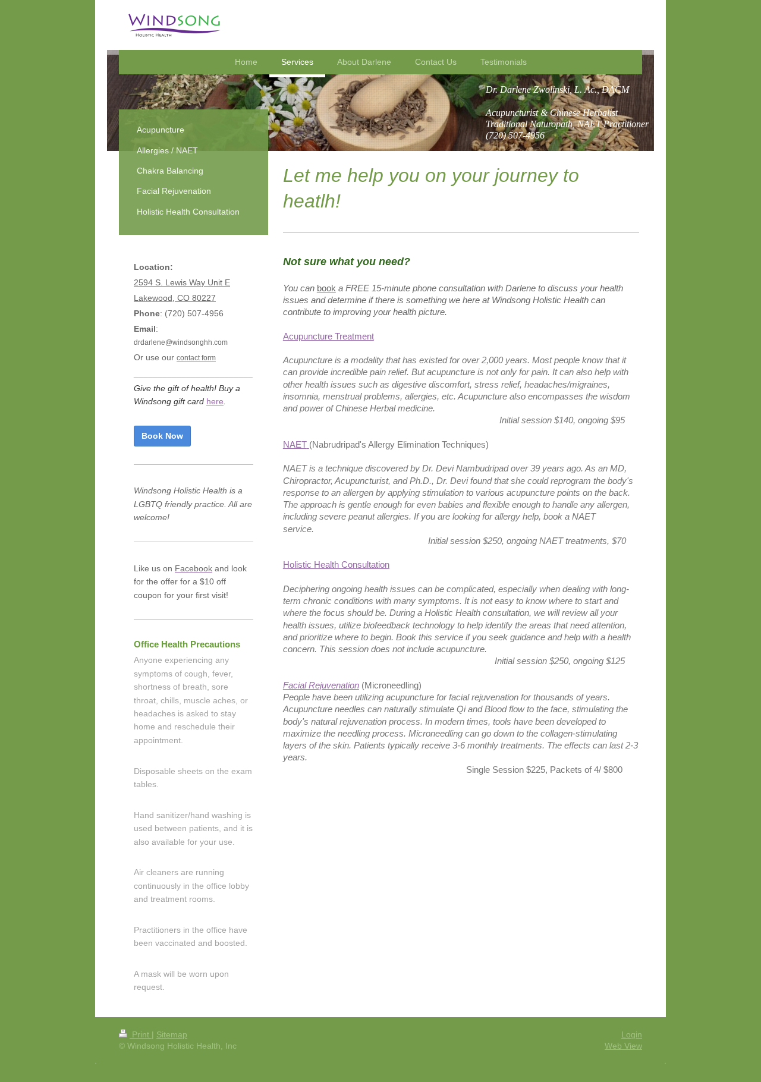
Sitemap (171, 1034)
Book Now (162, 436)
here (215, 401)
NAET (295, 444)
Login (631, 1034)
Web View (623, 1045)
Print (141, 1034)
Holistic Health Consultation (336, 564)
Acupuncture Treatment (328, 336)
